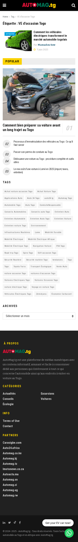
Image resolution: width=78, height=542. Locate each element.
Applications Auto (13, 198)
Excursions (47, 393)
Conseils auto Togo (40, 212)
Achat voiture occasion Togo (18, 191)
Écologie (8, 404)
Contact (8, 426)
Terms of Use (11, 421)
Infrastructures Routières (17, 232)
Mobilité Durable (53, 232)
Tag (12, 16)
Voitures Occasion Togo (46, 280)
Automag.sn (10, 479)
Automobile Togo (12, 205)
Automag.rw (10, 495)
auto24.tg (49, 198)
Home (5, 16)
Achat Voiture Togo (46, 191)
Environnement (38, 225)
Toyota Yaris (20, 266)
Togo (70, 260)
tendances (58, 260)
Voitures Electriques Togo (17, 280)
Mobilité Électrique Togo (16, 246)
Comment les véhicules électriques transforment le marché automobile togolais (50, 35)
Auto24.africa (11, 448)
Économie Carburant (62, 294)
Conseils (8, 399)
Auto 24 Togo (33, 198)
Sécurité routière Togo (37, 260)
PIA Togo (60, 246)
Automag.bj (10, 458)
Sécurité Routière (13, 260)
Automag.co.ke (12, 453)
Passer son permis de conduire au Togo (33, 151)
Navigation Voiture (42, 246)
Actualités (10, 34)
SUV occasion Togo (47, 253)
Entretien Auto (62, 212)
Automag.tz (10, 463)
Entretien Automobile (15, 219)
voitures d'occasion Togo (43, 273)
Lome (37, 232)
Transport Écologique (41, 266)
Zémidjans (41, 294)
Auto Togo (30, 205)
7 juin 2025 (42, 49)
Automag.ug (10, 490)
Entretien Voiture (62, 219)
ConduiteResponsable (50, 205)
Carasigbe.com (12, 442)
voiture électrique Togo (16, 287)
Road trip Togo (11, 253)
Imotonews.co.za (13, 469)
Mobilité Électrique (14, 239)
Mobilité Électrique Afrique (41, 239)
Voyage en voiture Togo (43, 287)
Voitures (46, 399)
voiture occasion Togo (15, 273)
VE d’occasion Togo (26, 16)
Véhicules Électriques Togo (18, 294)
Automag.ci (10, 485)
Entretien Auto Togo (40, 219)
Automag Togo (65, 198)
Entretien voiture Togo (15, 225)
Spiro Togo (28, 253)
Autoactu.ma (11, 474)
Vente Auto (61, 266)
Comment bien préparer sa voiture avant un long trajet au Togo (31, 127)
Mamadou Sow (46, 44)
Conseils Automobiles (15, 212)
